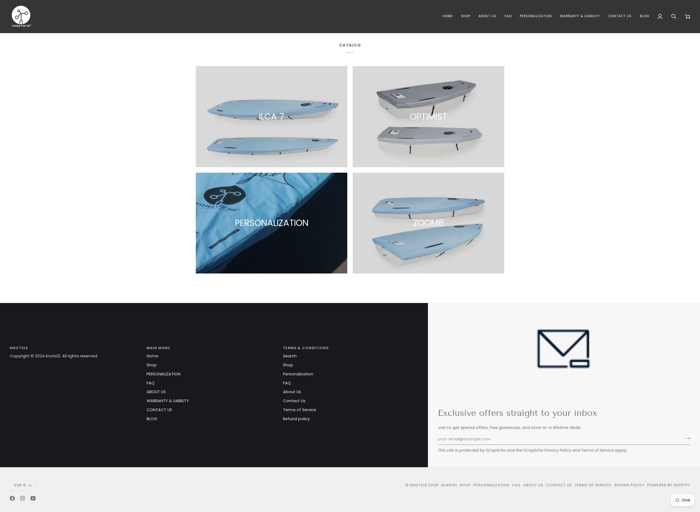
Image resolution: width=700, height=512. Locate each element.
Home (152, 356)
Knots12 (418, 485)
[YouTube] (33, 498)
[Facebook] (12, 498)
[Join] (685, 438)
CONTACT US (159, 410)
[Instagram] (22, 498)
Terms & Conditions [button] (306, 348)
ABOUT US (156, 392)
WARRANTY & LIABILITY (168, 401)
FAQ (150, 383)
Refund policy (296, 419)
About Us (292, 392)
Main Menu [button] (158, 348)
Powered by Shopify (668, 485)
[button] (448, 16)
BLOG (152, 419)
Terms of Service (597, 450)
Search (290, 356)
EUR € (20, 485)
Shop (152, 365)
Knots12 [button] (19, 348)
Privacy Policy (557, 450)
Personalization (298, 374)
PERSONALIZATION (163, 374)
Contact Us (294, 401)
